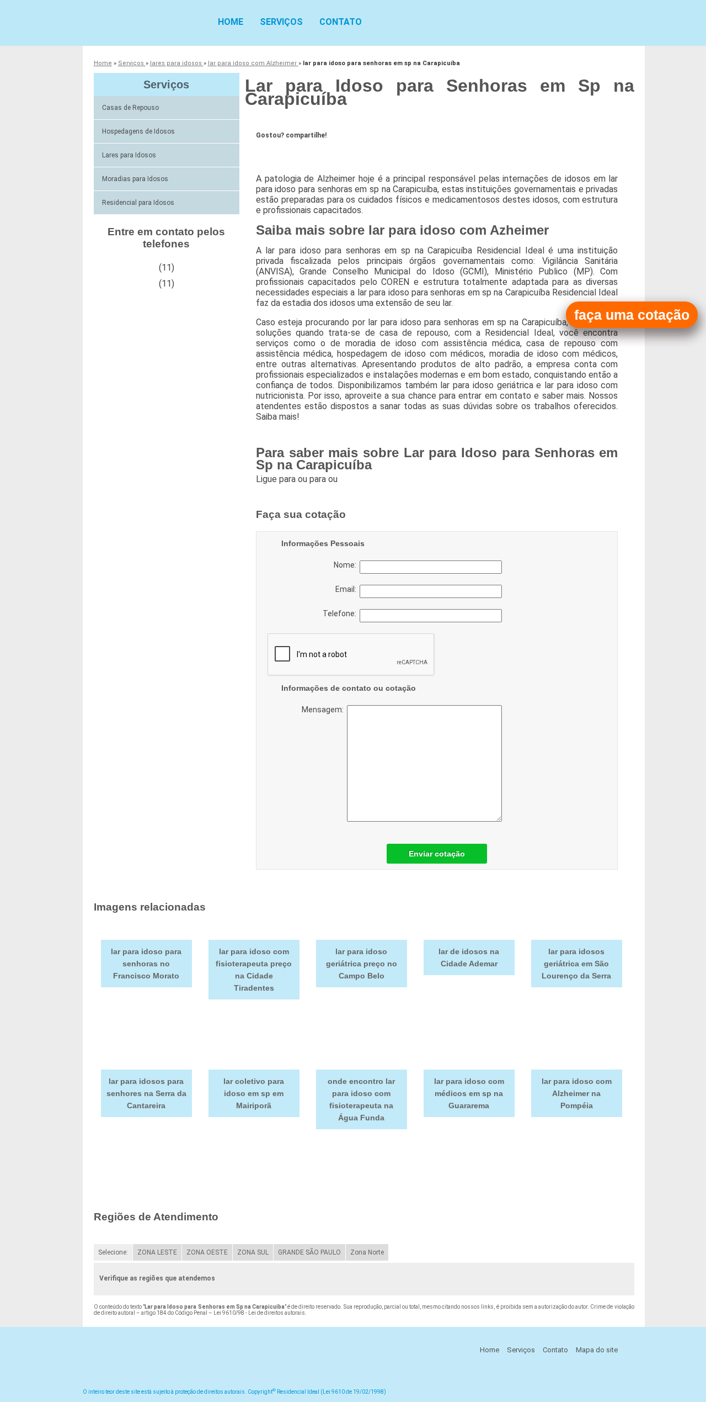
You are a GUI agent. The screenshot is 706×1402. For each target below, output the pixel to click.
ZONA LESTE (157, 1252)
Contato (340, 22)
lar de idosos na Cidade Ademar (468, 957)
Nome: (347, 564)
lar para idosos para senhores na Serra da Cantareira (146, 1093)
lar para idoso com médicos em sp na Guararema (469, 1093)
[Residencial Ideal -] (146, 22)
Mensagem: (324, 709)
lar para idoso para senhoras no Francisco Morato (146, 963)
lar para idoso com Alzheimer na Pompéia (577, 1093)
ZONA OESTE (207, 1252)
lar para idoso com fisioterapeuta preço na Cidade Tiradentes (254, 969)
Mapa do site (597, 1350)
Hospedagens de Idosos (138, 131)
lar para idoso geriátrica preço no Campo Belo (361, 963)
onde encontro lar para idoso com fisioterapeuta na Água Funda (361, 1099)
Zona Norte (367, 1252)
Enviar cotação (437, 853)
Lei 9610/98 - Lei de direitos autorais (259, 1313)
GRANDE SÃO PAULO (309, 1252)
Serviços (281, 22)
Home (230, 22)
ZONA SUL (253, 1252)
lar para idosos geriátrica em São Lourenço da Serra (576, 963)
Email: (347, 589)
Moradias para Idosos (135, 179)
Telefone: (341, 613)
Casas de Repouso (130, 108)
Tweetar (276, 152)
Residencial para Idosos (138, 203)
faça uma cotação (631, 314)
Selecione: (113, 1252)
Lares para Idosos (129, 155)
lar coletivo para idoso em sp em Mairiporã (253, 1093)
